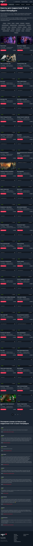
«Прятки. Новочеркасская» (7, 484)
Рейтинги (22, 4)
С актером (9, 23)
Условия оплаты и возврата (26, 535)
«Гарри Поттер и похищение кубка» (8, 473)
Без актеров (16, 32)
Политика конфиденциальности (17, 541)
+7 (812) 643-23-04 (3, 538)
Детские (13, 23)
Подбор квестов (11, 4)
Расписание (28, 4)
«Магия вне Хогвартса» (6, 442)
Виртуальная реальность (22, 25)
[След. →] (20, 414)
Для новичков (22, 23)
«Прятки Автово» (5, 493)
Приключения (27, 23)
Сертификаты (17, 4)
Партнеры (15, 534)
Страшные (4, 23)
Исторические (29, 25)
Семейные (17, 23)
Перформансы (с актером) (13, 25)
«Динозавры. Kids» (6, 464)
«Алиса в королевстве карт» (7, 450)
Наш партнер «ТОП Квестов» (4, 541)
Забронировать (3, 50)
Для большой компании (5, 25)
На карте (15, 539)
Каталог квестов (4, 4)
